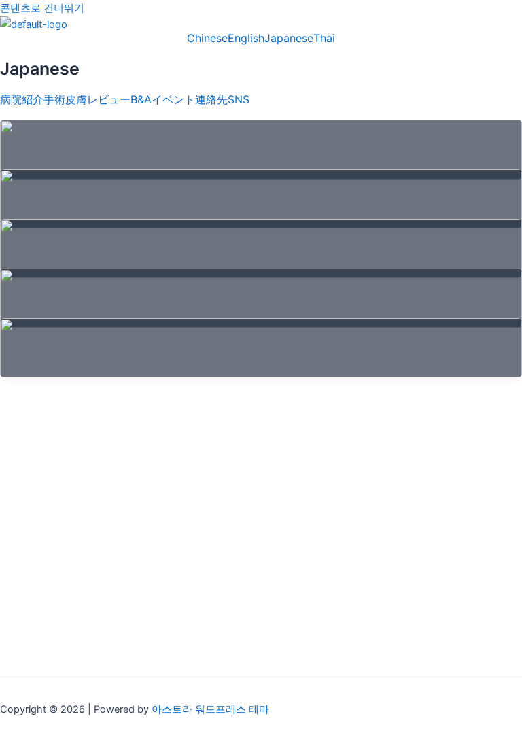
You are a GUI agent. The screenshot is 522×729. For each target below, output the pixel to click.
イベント (173, 99)
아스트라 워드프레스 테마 (210, 709)
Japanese (288, 38)
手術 (54, 99)
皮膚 (76, 99)
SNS (238, 99)
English (246, 38)
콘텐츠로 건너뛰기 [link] (42, 8)
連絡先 (211, 99)
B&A (141, 99)
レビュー (108, 99)
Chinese (207, 38)
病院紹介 (22, 99)
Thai (324, 38)
